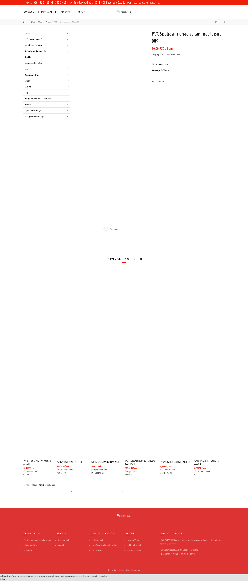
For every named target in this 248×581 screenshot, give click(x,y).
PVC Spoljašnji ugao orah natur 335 (175, 462)
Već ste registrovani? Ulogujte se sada (37, 540)
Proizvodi (65, 12)
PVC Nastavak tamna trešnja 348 (105, 462)
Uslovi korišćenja (133, 540)
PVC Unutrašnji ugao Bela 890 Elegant (206, 462)
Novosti (61, 545)
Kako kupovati (97, 540)
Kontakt (81, 12)
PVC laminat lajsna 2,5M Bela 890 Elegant (37, 462)
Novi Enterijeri (119, 570)
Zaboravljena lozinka (31, 545)
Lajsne (41, 22)
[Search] (223, 12)
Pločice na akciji (47, 12)
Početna (35, 22)
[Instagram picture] (48, 491)
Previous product (217, 21)
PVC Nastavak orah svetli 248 (69, 462)
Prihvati (3, 579)
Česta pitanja (97, 550)
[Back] (24, 21)
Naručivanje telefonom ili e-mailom (104, 545)
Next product (223, 21)
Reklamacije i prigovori (135, 550)
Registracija (28, 550)
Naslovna (29, 12)
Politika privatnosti (134, 545)
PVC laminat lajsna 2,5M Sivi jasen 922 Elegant (140, 462)
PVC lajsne (48, 22)
